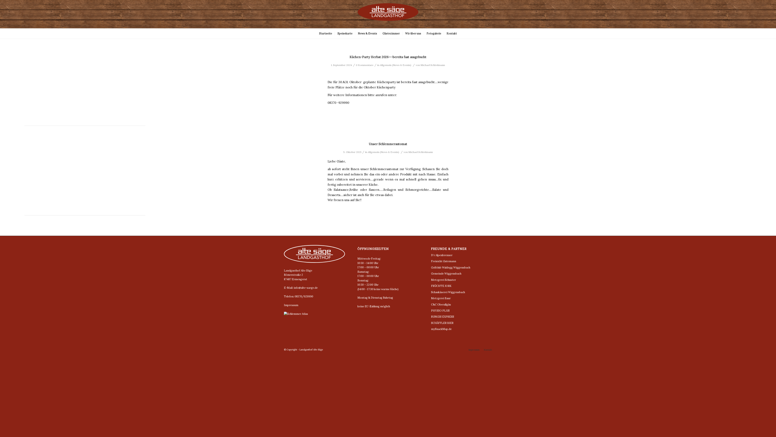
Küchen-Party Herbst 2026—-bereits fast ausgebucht (388, 57)
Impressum (291, 305)
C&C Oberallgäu (441, 304)
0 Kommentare (364, 65)
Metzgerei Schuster (443, 280)
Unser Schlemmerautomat (388, 144)
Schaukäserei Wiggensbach (448, 292)
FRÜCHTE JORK (441, 286)
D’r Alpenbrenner (441, 255)
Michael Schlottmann (433, 65)
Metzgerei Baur (441, 298)
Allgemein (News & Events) (395, 65)
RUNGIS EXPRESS (442, 316)
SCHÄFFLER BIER (442, 323)
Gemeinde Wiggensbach (446, 273)
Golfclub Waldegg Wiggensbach (450, 267)
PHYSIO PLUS (440, 310)
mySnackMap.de (441, 329)
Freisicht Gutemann (443, 261)
